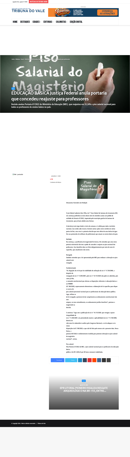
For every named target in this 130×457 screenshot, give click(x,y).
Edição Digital (76, 21)
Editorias (47, 21)
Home (15, 21)
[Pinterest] (90, 360)
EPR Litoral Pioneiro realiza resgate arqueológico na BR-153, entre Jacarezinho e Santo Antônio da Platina (84, 392)
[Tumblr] (85, 360)
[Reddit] (94, 360)
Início (12, 59)
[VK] (99, 360)
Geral (22, 59)
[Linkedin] (80, 360)
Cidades (36, 21)
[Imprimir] (109, 360)
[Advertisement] (61, 40)
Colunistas (61, 21)
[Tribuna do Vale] (28, 10)
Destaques (25, 21)
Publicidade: (83, 6)
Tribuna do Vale (41, 423)
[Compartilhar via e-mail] (104, 360)
